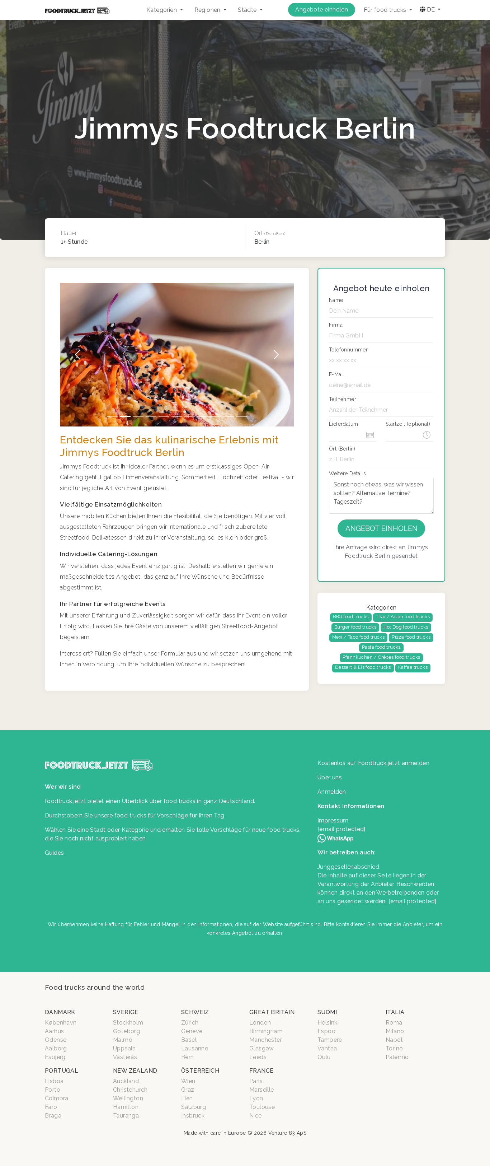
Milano (395, 1031)
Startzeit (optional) (408, 424)
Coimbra (57, 1098)
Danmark (60, 1012)
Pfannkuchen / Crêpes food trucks (381, 657)
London (260, 1022)
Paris (256, 1081)
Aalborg (56, 1048)
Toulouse (262, 1107)
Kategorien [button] (162, 9)
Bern (187, 1057)
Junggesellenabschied (348, 866)
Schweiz (195, 1012)
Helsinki (328, 1022)
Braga (53, 1115)
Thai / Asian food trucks (403, 616)
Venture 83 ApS (287, 1133)
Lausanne (194, 1048)
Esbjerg (55, 1057)
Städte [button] (248, 9)
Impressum (333, 820)
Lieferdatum (343, 424)
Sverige (125, 1012)
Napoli (395, 1039)
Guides (54, 852)
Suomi (327, 1012)
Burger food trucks (355, 627)
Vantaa (327, 1048)
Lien (187, 1098)
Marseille (261, 1089)
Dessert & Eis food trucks (363, 667)
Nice (255, 1115)
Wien (188, 1081)
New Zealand (135, 1070)
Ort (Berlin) (342, 449)
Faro (51, 1107)
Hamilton (125, 1107)
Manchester (265, 1039)
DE (430, 9)
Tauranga (126, 1115)
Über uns (329, 777)
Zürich (189, 1022)
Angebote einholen (321, 9)
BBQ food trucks (351, 616)
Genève (191, 1031)
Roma (394, 1022)
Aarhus (54, 1031)
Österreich (200, 1070)
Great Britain (272, 1012)
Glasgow (261, 1048)
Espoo (326, 1031)
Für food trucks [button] (385, 9)
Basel (189, 1039)
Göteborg (126, 1031)
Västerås (125, 1057)
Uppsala (124, 1048)
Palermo (397, 1057)
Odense (55, 1039)
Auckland (126, 1081)
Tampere (329, 1039)
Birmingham (266, 1031)
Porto (52, 1089)
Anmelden (331, 791)
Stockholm (128, 1022)
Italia (395, 1012)
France (261, 1070)
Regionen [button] (208, 9)
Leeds (258, 1057)
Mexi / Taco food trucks (358, 637)
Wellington (128, 1098)
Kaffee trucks (413, 667)
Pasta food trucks (381, 647)
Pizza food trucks (411, 637)
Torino (394, 1048)
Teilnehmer (342, 399)
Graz (187, 1089)
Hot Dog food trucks (405, 627)
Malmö (122, 1039)
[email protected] (412, 901)
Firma (336, 325)
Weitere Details (347, 473)
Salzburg (193, 1107)
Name (336, 300)
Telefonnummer (348, 350)
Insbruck (192, 1115)
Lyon (256, 1098)
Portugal (61, 1070)
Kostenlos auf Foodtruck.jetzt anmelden (373, 763)
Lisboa (54, 1081)
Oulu (324, 1057)
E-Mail (336, 374)
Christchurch (130, 1089)
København (61, 1022)
